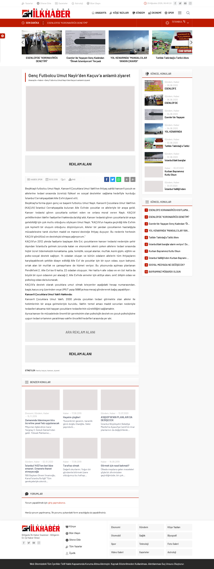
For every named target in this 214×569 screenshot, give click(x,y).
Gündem (38, 413)
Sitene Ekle (45, 3)
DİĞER (180, 13)
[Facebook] (175, 3)
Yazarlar (29, 3)
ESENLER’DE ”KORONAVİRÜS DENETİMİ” (67, 22)
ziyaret (57, 370)
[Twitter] (180, 3)
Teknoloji (143, 543)
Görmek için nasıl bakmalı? (115, 465)
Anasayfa (32, 80)
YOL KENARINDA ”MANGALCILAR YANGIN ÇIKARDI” (129, 59)
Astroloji (79, 3)
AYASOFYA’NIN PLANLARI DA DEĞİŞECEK (116, 419)
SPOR (171, 12)
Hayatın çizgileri (71, 417)
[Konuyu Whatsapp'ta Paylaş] (118, 179)
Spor (40, 179)
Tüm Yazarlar (75, 546)
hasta (38, 370)
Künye (72, 526)
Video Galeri (117, 552)
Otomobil (116, 535)
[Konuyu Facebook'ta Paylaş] (106, 179)
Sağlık (142, 535)
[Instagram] (190, 3)
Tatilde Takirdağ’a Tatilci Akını (172, 57)
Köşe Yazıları (174, 527)
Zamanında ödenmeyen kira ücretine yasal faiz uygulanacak (42, 422)
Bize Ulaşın (95, 3)
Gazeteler (63, 3)
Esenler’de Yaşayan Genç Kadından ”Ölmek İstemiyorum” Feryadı (85, 59)
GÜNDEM (140, 12)
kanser (50, 370)
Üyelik (72, 553)
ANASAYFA (100, 12)
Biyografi (172, 535)
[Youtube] (185, 3)
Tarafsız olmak (71, 465)
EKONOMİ (156, 12)
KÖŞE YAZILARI (121, 12)
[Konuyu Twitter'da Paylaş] (112, 179)
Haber (40, 80)
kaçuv (43, 370)
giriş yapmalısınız (56, 502)
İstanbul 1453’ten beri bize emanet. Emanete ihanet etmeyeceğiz (39, 468)
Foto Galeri (173, 543)
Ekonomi (29, 413)
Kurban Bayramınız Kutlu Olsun (174, 173)
